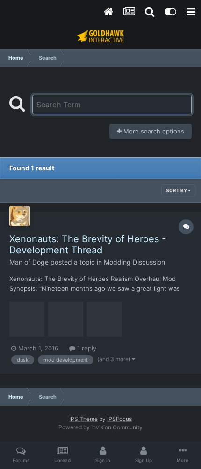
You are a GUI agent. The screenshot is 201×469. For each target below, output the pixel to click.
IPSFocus (119, 418)
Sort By (177, 190)
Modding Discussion (134, 262)
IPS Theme (83, 418)
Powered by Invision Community (100, 427)
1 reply (85, 348)
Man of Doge (29, 262)
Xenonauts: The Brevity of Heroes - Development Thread (87, 244)
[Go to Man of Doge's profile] (19, 216)
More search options (153, 131)
